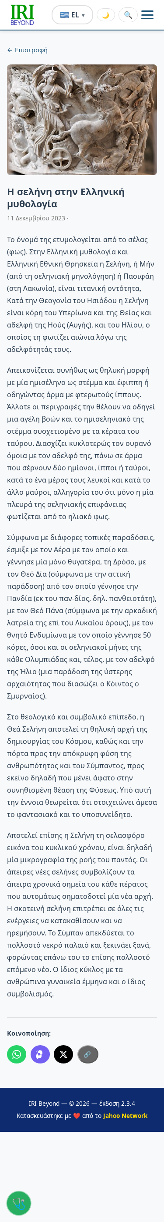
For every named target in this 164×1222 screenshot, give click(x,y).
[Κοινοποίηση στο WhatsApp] (16, 1054)
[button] (22, 14)
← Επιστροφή (27, 50)
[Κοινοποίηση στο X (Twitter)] (63, 1054)
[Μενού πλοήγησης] (147, 14)
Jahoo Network (125, 1115)
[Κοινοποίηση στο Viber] (40, 1054)
